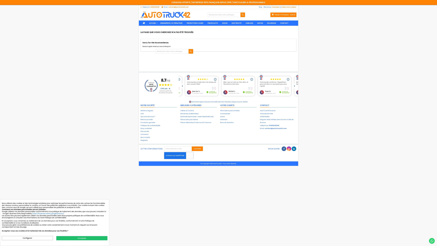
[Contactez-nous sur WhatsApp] (432, 241)
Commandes (225, 114)
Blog (260, 7)
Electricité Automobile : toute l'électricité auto (197, 116)
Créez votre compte (289, 7)
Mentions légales (147, 111)
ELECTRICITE (236, 23)
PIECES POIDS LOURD (195, 23)
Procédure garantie (148, 122)
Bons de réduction (227, 122)
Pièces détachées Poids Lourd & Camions (195, 122)
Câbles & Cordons (187, 111)
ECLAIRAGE (271, 23)
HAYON (260, 23)
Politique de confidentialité (150, 125)
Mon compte (145, 137)
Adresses (223, 119)
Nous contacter (146, 128)
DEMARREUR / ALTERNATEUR (171, 23)
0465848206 (154, 7)
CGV (142, 114)
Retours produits (147, 119)
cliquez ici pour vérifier (239, 102)
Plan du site (145, 131)
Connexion (275, 7)
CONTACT (284, 23)
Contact (264, 105)
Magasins (144, 140)
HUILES (224, 23)
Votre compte (227, 105)
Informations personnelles (230, 111)
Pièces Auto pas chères (189, 119)
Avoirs (222, 116)
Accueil (152, 23)
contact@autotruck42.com (178, 7)
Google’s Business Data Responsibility (17, 213)
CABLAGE (249, 23)
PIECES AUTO (213, 23)
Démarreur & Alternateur (189, 114)
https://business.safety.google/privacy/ (48, 213)
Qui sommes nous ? (148, 116)
